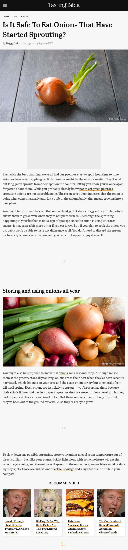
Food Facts (21, 16)
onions (63, 373)
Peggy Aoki (12, 43)
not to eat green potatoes (96, 189)
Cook (6, 16)
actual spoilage (64, 469)
